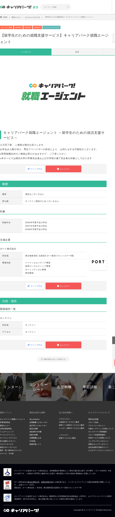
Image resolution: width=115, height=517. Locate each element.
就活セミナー (5, 425)
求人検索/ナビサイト (8, 441)
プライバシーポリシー (96, 425)
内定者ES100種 (35, 432)
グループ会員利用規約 (96, 435)
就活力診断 (33, 429)
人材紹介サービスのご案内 (69, 422)
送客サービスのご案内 (67, 438)
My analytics (34, 419)
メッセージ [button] (26, 51)
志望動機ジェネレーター (38, 422)
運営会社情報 (93, 419)
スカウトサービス (6, 444)
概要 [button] (77, 51)
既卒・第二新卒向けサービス (11, 450)
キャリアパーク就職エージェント (12, 419)
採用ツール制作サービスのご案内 (71, 425)
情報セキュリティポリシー (98, 444)
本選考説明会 (5, 422)
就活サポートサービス (8, 447)
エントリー (65, 168)
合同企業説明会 (6, 429)
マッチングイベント (7, 435)
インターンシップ (6, 432)
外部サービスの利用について (99, 438)
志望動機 (64, 387)
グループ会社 (93, 422)
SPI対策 (32, 441)
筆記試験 (90, 387)
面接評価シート (35, 444)
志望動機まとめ (35, 438)
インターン (13, 387)
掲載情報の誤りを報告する (54, 359)
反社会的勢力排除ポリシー (98, 447)
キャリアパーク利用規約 (97, 432)
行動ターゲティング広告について (101, 429)
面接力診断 (33, 435)
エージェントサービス (8, 438)
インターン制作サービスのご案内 (71, 428)
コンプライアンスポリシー (98, 441)
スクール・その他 (6, 453)
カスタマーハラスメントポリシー (101, 450)
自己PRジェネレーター (38, 425)
